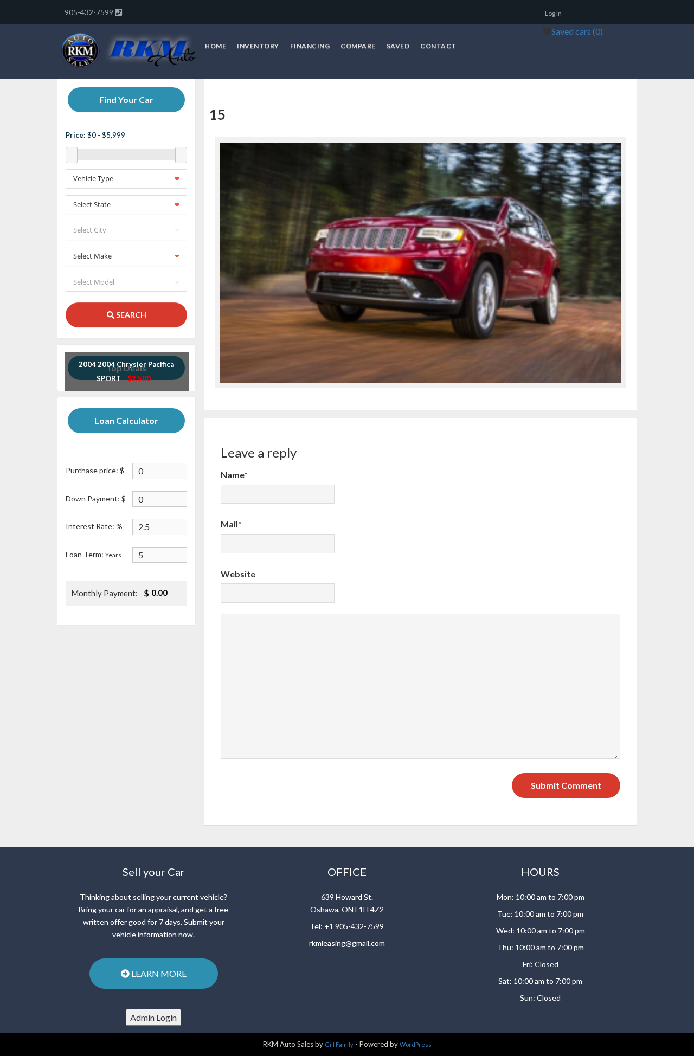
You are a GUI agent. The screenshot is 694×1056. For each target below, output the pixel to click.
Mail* (231, 524)
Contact (438, 46)
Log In (553, 13)
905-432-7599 (90, 12)
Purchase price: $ (95, 470)
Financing (310, 46)
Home (215, 46)
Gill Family (339, 1044)
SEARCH (130, 314)
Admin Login (153, 1017)
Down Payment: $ (96, 498)
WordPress (416, 1044)
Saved (398, 46)
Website (238, 574)
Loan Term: (93, 554)
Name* (234, 474)
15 (217, 114)
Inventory (258, 46)
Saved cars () (577, 31)
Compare (358, 46)
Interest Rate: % (94, 526)
